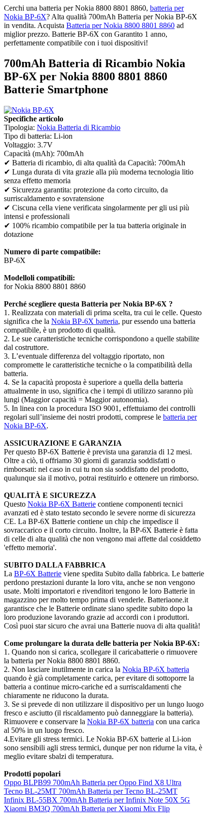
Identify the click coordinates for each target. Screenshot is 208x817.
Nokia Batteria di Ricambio (78, 127)
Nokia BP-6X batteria (84, 321)
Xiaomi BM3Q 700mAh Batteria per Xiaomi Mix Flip (87, 808)
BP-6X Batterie (37, 573)
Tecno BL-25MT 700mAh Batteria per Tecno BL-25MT (91, 791)
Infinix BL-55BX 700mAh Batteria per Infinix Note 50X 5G (97, 800)
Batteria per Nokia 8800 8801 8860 (120, 25)
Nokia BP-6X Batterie (62, 504)
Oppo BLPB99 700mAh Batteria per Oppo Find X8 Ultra (92, 782)
